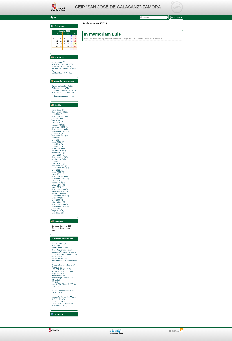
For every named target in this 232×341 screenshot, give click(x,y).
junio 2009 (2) (57, 200)
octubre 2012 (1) (59, 159)
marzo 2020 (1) (58, 125)
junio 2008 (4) (57, 208)
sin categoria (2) (58, 62)
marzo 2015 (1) (58, 148)
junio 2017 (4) (57, 140)
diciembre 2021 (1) (60, 116)
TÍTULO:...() (64, 284)
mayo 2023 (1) (58, 110)
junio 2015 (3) (57, 146)
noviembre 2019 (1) (60, 127)
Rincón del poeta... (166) (62, 86)
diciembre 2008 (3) (60, 204)
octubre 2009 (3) (59, 193)
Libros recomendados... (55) (64, 90)
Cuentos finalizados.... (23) (63, 97)
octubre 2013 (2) (59, 151)
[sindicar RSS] (181, 330)
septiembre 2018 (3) (60, 131)
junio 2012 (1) (57, 161)
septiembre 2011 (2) (60, 168)
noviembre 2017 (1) (60, 138)
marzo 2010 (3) (58, 183)
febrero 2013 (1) (59, 153)
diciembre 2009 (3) (60, 189)
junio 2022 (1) (57, 114)
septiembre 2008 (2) (60, 206)
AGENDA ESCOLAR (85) (62, 64)
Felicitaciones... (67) (60, 88)
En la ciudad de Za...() (62, 277)
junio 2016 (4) (57, 144)
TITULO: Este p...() (62, 303)
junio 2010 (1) (57, 181)
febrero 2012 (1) (59, 163)
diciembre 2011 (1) (60, 166)
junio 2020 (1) (57, 123)
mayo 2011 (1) (58, 172)
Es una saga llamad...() (64, 252)
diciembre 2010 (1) (60, 176)
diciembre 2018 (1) (60, 129)
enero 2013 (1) (58, 155)
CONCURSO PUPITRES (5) (63, 73)
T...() (63, 290)
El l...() (63, 265)
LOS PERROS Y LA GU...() (62, 271)
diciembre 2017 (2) (60, 135)
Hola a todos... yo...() (60, 244)
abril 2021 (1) (57, 120)
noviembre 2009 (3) (60, 191)
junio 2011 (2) (57, 170)
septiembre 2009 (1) (60, 196)
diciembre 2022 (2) (60, 112)
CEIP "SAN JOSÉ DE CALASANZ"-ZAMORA (118, 6)
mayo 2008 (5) (58, 211)
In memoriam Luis (102, 34)
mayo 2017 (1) (58, 142)
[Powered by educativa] (54, 330)
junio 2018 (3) (57, 133)
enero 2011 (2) (58, 174)
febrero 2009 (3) (59, 202)
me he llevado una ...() (64, 259)
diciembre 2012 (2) (60, 157)
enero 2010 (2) (58, 187)
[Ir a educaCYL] (116, 333)
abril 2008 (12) (58, 213)
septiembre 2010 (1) (60, 178)
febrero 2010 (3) (59, 185)
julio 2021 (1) (57, 118)
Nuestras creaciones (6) (62, 66)
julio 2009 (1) (57, 198)
